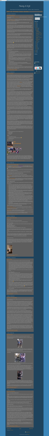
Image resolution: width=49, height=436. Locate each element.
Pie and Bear (10, 175)
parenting (23, 160)
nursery (11, 255)
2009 (36, 51)
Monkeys (12, 387)
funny (9, 255)
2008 (36, 52)
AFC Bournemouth (11, 160)
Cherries (14, 160)
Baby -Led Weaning (26, 11)
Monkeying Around (9, 334)
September (37, 41)
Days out (17, 160)
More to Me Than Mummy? (11, 391)
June (36, 44)
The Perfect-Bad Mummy (15, 166)
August (37, 42)
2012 (36, 26)
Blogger (28, 434)
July (36, 43)
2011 (36, 27)
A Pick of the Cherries (10, 73)
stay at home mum (18, 426)
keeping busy (10, 426)
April (36, 46)
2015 (36, 23)
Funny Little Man (9, 259)
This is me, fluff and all (15, 11)
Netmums (21, 82)
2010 (36, 50)
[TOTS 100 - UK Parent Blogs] (37, 62)
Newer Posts (9, 428)
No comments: (16, 425)
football (19, 160)
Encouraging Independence (11, 15)
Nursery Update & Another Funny (12, 217)
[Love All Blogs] (38, 69)
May (36, 45)
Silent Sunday (21, 11)
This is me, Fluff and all (10, 206)
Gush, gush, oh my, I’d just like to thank (12, 164)
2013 (36, 25)
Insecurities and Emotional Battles (12, 297)
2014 (36, 24)
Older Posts (31, 428)
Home (11, 11)
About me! (8, 11)
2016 (36, 22)
